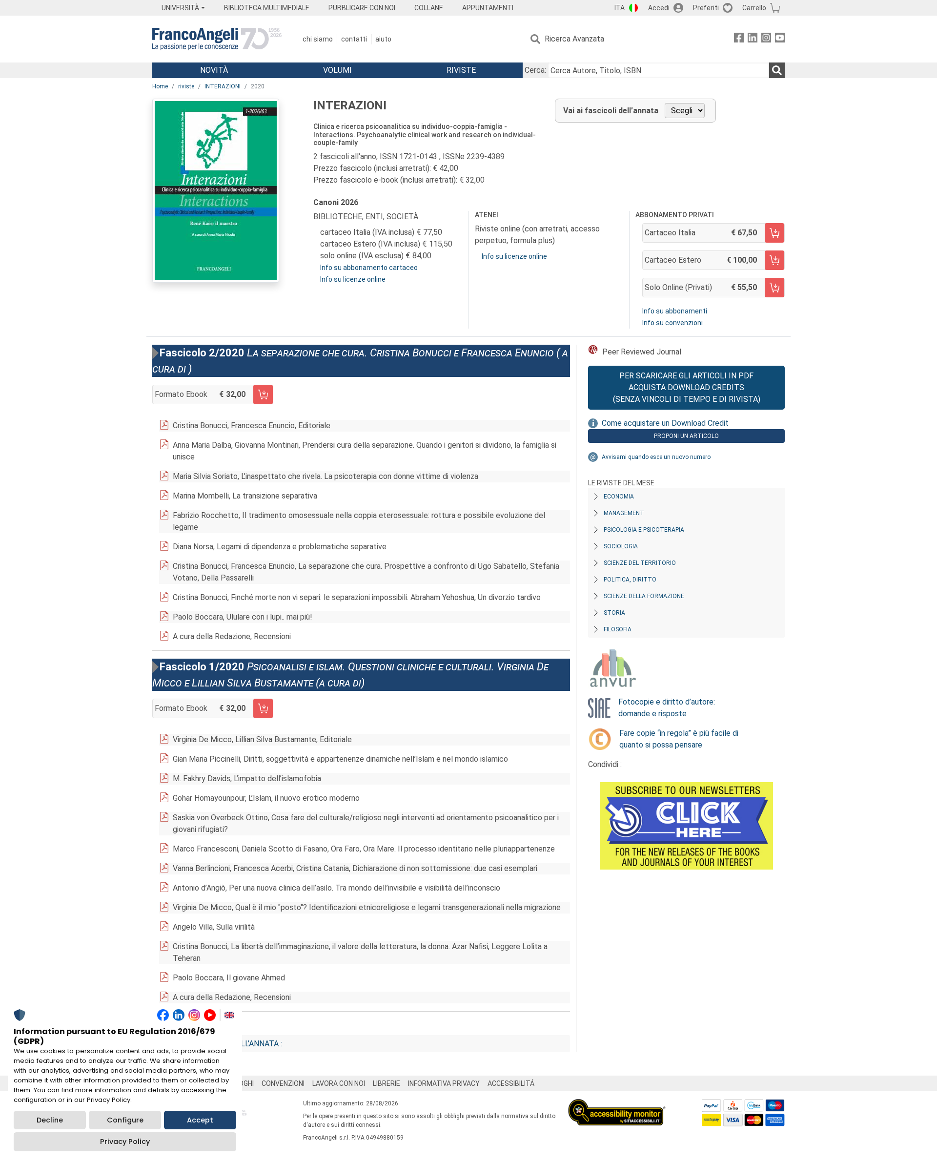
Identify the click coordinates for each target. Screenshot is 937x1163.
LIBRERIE (386, 1083)
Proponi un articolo (686, 436)
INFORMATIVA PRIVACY (444, 1083)
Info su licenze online (353, 279)
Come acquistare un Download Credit (665, 423)
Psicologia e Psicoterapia (644, 529)
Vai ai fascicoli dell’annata (610, 110)
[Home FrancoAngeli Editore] (217, 39)
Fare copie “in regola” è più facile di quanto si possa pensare (678, 738)
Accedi (659, 8)
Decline (50, 1120)
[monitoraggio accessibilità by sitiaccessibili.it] (617, 1104)
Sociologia (621, 546)
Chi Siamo (318, 39)
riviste (186, 86)
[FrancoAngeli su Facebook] (739, 39)
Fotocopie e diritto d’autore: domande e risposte (666, 707)
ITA (619, 8)
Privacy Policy (125, 1141)
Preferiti (706, 8)
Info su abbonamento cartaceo (369, 267)
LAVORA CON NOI (338, 1083)
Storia (614, 612)
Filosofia (617, 629)
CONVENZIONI (283, 1083)
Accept (200, 1120)
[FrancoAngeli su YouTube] (780, 39)
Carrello (754, 8)
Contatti (354, 39)
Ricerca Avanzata (574, 38)
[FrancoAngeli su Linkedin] (752, 39)
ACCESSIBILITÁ (511, 1083)
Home (160, 86)
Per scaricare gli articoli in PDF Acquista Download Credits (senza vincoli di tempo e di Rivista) (686, 387)
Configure (125, 1120)
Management (624, 513)
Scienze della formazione (644, 596)
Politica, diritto (630, 579)
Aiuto (383, 39)
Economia (619, 496)
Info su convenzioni (672, 323)
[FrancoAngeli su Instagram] (766, 39)
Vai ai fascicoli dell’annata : (225, 1043)
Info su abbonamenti (674, 311)
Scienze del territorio (640, 563)
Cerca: (535, 70)
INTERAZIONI (222, 86)
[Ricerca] (777, 70)
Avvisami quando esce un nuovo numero (656, 457)
